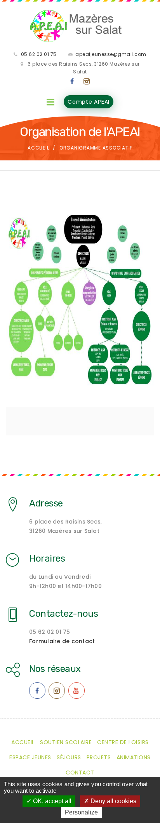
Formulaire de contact (62, 641)
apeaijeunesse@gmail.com (110, 54)
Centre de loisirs (123, 742)
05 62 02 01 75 (39, 54)
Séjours (69, 757)
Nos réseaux (55, 668)
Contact (80, 772)
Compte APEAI (89, 102)
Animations (134, 757)
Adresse (46, 503)
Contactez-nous (63, 613)
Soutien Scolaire (66, 742)
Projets (99, 757)
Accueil (38, 147)
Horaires (47, 558)
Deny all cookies (112, 801)
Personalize (81, 812)
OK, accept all (51, 801)
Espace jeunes (30, 757)
